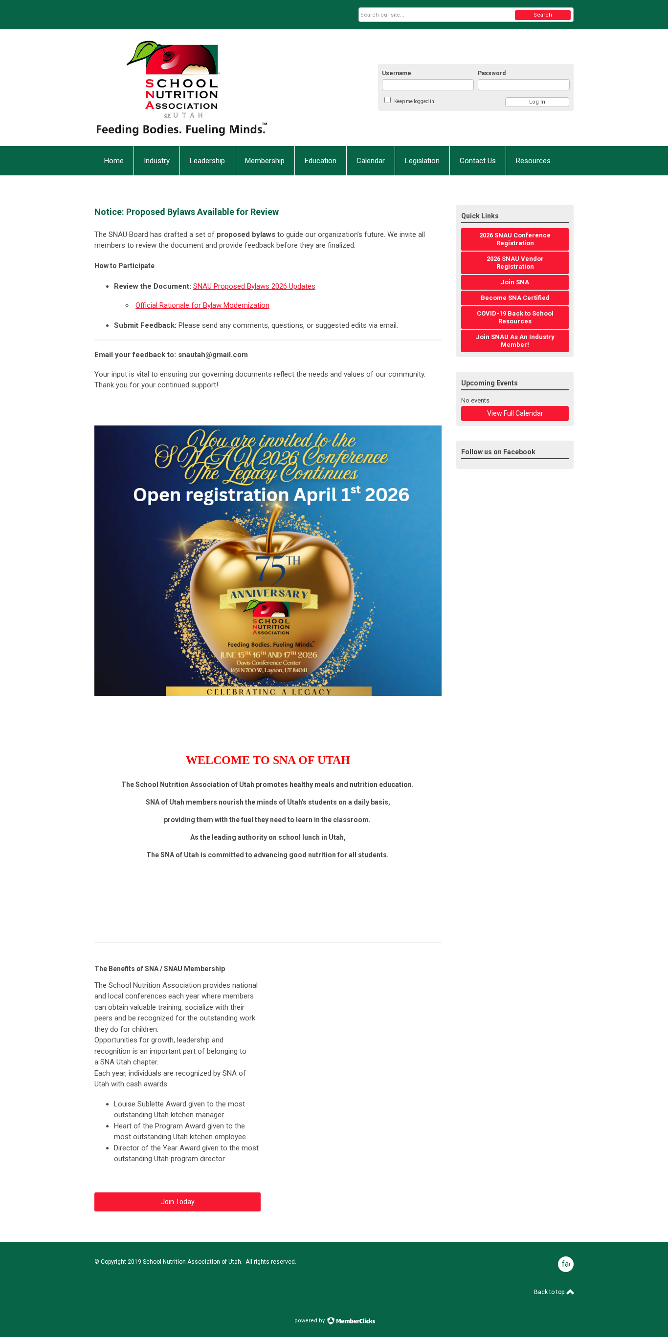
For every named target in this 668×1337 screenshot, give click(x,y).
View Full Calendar (515, 413)
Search (543, 15)
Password (492, 73)
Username (396, 73)
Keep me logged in (414, 101)
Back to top (550, 1292)
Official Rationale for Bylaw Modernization (202, 305)
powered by (310, 1320)
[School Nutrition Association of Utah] (190, 87)
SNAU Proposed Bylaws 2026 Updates (254, 286)
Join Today (178, 1202)
